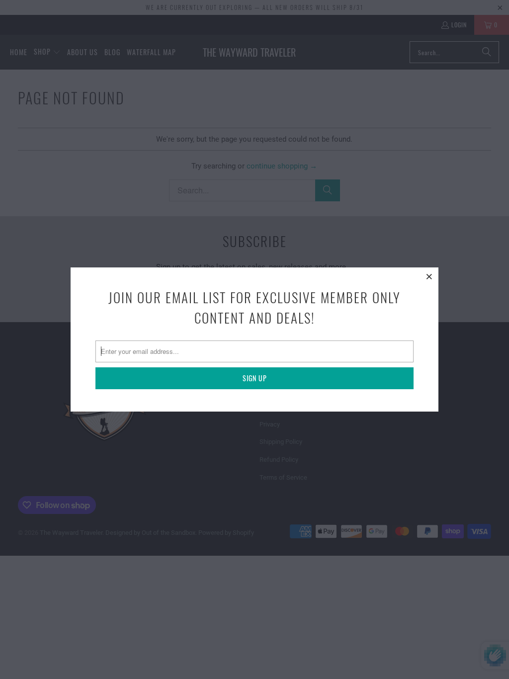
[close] (429, 276)
